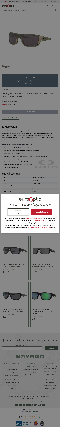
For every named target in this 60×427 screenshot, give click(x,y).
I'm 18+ (42, 212)
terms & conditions (46, 227)
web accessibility (35, 227)
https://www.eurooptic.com (33, 218)
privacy (28, 227)
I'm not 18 (18, 212)
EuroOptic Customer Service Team (30, 229)
